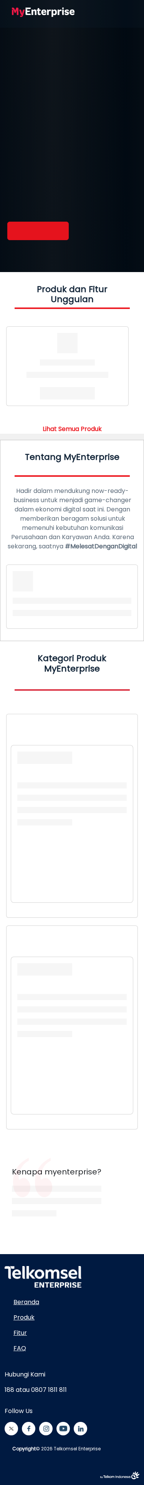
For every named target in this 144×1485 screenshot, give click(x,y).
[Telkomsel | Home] (43, 12)
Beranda (26, 1302)
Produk (24, 1317)
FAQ (19, 1348)
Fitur (20, 1332)
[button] (100, 12)
